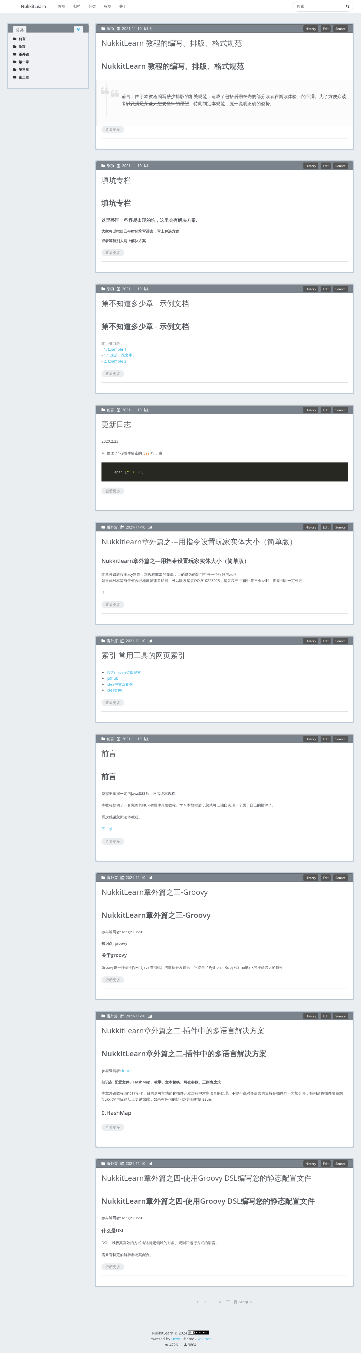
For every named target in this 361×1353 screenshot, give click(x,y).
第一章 (22, 61)
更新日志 (116, 424)
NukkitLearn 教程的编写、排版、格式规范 (171, 43)
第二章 (22, 77)
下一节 (107, 828)
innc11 (128, 1070)
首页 (61, 6)
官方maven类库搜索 (124, 672)
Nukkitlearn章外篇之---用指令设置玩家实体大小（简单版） (199, 541)
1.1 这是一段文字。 (120, 355)
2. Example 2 (115, 361)
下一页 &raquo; (239, 1301)
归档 (77, 6)
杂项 (21, 46)
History (311, 28)
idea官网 (114, 690)
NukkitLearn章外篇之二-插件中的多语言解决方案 (183, 1030)
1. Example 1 (115, 349)
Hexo (175, 1338)
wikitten (205, 1338)
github (112, 678)
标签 (107, 6)
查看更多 (112, 129)
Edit (325, 28)
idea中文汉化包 (120, 684)
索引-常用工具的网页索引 (143, 655)
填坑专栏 (116, 180)
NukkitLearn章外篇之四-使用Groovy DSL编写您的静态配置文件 (206, 1178)
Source (340, 28)
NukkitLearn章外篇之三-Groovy (154, 892)
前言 (21, 38)
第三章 (22, 69)
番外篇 (22, 54)
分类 (92, 6)
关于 (123, 6)
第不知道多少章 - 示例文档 (145, 303)
